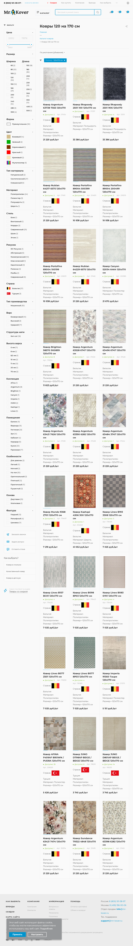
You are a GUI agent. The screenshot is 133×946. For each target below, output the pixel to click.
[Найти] (97, 12)
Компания (33, 901)
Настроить (37, 934)
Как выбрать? (11, 558)
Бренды (10, 907)
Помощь (75, 901)
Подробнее (46, 928)
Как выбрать (13, 901)
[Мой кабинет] (128, 3)
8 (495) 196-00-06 (117, 905)
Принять (17, 934)
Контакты (31, 910)
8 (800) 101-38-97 (12, 3)
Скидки (10, 912)
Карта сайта (13, 917)
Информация (56, 901)
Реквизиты (54, 913)
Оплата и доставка (79, 907)
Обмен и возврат (78, 910)
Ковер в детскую (13, 578)
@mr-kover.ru (111, 921)
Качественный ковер (15, 571)
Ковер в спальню (13, 565)
